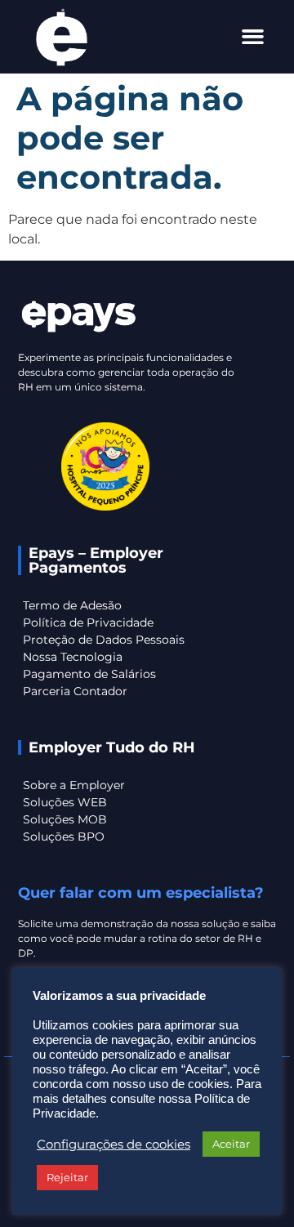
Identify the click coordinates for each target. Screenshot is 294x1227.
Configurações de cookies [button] (113, 1144)
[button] (253, 37)
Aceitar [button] (231, 1143)
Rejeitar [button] (67, 1177)
